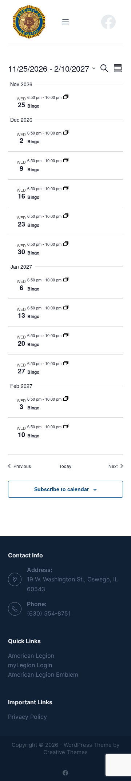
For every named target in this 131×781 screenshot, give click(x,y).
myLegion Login (30, 665)
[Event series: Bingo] (65, 97)
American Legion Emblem (43, 674)
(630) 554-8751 (49, 613)
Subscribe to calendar (61, 489)
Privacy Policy (27, 716)
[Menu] (65, 22)
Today (65, 466)
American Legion (31, 655)
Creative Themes (65, 752)
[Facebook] (108, 22)
